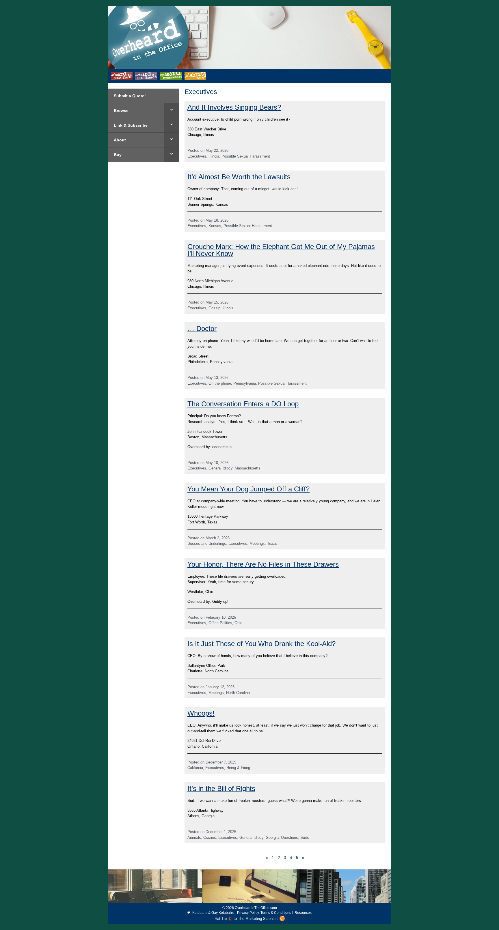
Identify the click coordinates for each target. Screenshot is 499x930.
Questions (289, 837)
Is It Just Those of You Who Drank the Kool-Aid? (261, 644)
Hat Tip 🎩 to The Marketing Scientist (246, 918)
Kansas (214, 226)
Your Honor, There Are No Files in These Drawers (263, 564)
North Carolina (238, 693)
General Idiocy (220, 468)
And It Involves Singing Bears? (234, 107)
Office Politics (220, 623)
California (195, 768)
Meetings (257, 543)
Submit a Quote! (130, 95)
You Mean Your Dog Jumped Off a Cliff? (248, 489)
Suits (304, 837)
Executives (196, 156)
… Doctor (202, 328)
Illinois (213, 156)
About (120, 140)
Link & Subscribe (131, 125)
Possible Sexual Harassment (245, 156)
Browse (121, 110)
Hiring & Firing (238, 768)
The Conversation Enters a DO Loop (243, 404)
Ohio (238, 623)
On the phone (219, 383)
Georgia (272, 837)
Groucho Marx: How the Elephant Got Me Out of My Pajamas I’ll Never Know (281, 250)
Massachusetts (247, 468)
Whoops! (201, 713)
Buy (118, 154)
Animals (194, 837)
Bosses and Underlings (206, 543)
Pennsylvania (244, 383)
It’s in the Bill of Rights (221, 788)
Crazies (209, 837)
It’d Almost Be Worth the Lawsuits (239, 177)
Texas (272, 543)
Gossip (214, 308)
